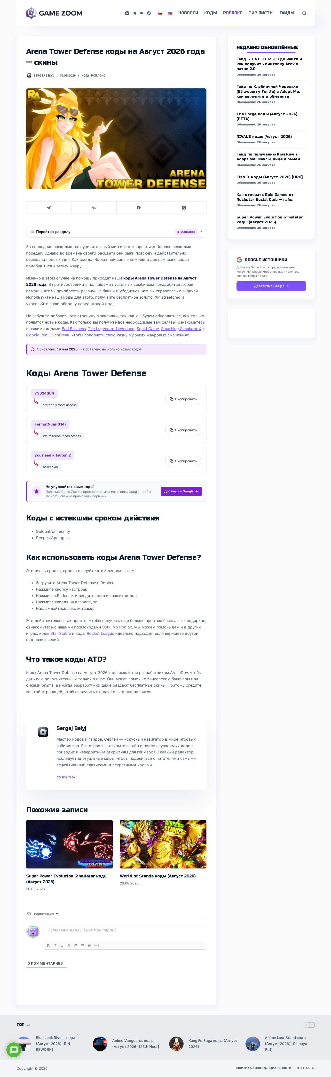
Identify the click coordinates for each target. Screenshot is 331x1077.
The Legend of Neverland (111, 328)
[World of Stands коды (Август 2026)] (163, 844)
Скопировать (186, 399)
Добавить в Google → (271, 286)
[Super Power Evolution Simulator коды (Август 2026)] (69, 844)
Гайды (287, 13)
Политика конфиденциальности (263, 1068)
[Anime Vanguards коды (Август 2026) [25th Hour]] (100, 1044)
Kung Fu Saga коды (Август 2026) (213, 1043)
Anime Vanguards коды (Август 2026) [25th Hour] (135, 1043)
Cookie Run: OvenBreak (47, 335)
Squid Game (148, 328)
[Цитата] (89, 946)
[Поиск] (304, 13)
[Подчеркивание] (62, 946)
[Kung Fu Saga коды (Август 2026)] (176, 1044)
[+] (96, 945)
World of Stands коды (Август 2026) (158, 876)
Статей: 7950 (65, 777)
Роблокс (233, 13)
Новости (188, 13)
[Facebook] (149, 13)
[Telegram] (134, 13)
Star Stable (60, 633)
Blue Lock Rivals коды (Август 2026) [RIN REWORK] (55, 1043)
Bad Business (74, 328)
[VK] (141, 13)
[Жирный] (48, 946)
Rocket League (100, 633)
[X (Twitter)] (183, 207)
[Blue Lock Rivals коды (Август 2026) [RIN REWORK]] (23, 1044)
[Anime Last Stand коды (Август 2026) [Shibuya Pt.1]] (252, 1044)
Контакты (306, 1068)
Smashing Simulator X (181, 328)
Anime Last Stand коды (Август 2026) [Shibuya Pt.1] (286, 1043)
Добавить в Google (179, 491)
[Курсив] (55, 946)
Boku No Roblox (117, 627)
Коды (210, 13)
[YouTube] (127, 13)
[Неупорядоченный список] (82, 946)
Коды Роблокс (93, 75)
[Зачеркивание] (68, 946)
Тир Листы (261, 13)
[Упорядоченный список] (75, 946)
